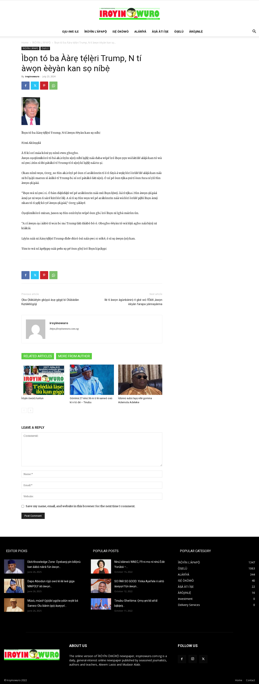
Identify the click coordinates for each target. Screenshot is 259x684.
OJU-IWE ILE (70, 31)
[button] (254, 32)
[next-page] (30, 410)
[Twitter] (35, 86)
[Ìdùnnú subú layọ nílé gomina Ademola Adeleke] (140, 380)
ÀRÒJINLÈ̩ (196, 31)
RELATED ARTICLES (37, 356)
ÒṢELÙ (179, 31)
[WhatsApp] (53, 86)
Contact (250, 680)
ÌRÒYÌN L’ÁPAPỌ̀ (95, 31)
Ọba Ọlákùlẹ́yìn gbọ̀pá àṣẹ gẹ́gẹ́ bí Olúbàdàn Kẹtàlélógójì (50, 302)
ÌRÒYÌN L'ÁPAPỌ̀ (41, 42)
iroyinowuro (32, 76)
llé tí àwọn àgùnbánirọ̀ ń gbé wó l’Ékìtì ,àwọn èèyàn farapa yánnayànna (133, 302)
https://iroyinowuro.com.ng (64, 328)
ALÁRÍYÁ (140, 31)
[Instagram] (193, 659)
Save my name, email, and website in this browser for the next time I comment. (80, 506)
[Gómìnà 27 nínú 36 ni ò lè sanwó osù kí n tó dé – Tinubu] (92, 380)
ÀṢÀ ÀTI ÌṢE (160, 31)
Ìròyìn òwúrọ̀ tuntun (32, 398)
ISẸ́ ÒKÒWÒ (121, 31)
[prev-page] (24, 410)
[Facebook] (25, 86)
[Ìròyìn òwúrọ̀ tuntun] (43, 380)
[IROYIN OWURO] (129, 14)
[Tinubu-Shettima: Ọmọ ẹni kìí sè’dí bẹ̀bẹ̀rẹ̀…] (101, 604)
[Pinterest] (44, 86)
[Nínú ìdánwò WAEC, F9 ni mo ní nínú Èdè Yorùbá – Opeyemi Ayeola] (101, 566)
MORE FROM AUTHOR (74, 356)
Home (25, 42)
